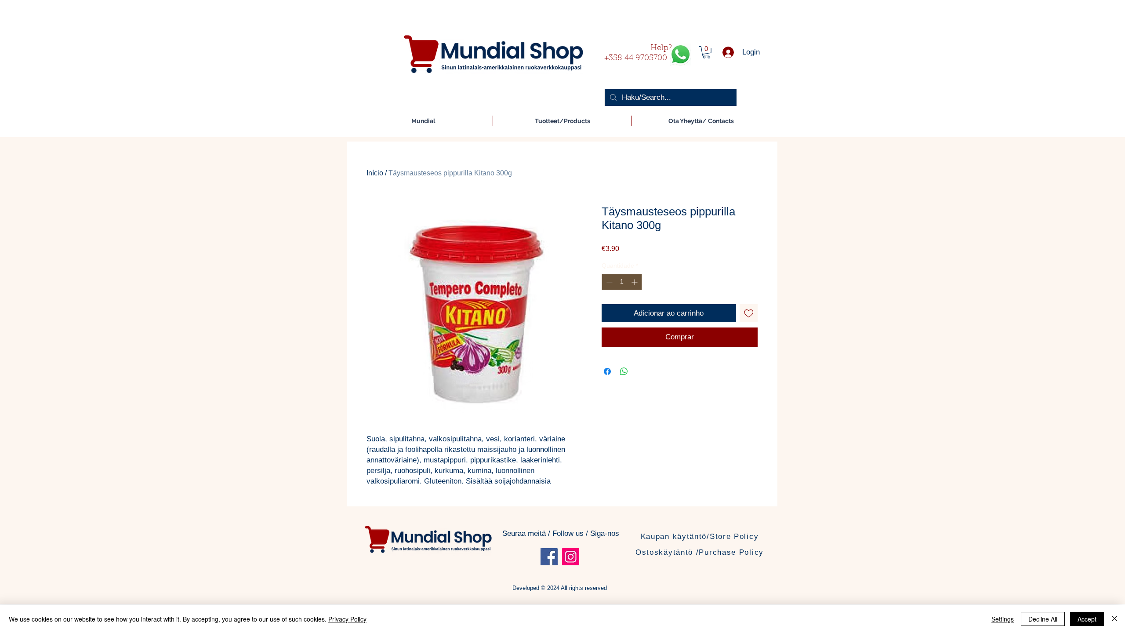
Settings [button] (1002, 619)
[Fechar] (1114, 619)
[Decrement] (608, 282)
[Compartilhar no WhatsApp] (624, 371)
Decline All (1042, 619)
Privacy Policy (347, 619)
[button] (706, 52)
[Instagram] (570, 556)
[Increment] (635, 282)
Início (375, 173)
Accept (1087, 619)
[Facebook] (549, 556)
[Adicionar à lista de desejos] (749, 313)
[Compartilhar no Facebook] (607, 371)
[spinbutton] (622, 282)
